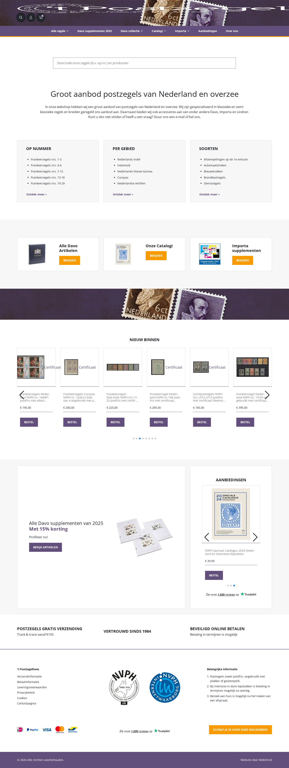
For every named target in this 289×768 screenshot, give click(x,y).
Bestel (29, 422)
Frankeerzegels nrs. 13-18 (48, 177)
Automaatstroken (215, 165)
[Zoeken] (20, 17)
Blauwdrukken (213, 171)
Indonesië (123, 165)
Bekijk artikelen (45, 547)
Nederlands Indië (128, 159)
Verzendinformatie (29, 676)
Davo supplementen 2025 (94, 31)
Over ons (232, 31)
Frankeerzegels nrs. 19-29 (48, 183)
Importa (180, 31)
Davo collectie (130, 31)
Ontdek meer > (36, 194)
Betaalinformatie (28, 682)
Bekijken (69, 260)
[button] (21, 395)
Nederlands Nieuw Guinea (134, 171)
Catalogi (157, 31)
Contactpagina (26, 703)
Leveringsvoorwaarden (32, 687)
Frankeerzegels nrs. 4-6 (46, 165)
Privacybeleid (26, 692)
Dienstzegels (212, 183)
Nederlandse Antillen (131, 183)
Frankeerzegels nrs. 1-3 (46, 159)
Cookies (22, 698)
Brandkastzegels (214, 177)
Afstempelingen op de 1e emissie (226, 159)
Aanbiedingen (207, 31)
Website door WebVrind (256, 760)
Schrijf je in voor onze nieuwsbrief (240, 729)
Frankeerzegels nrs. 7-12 (47, 171)
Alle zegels (58, 31)
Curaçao (122, 177)
